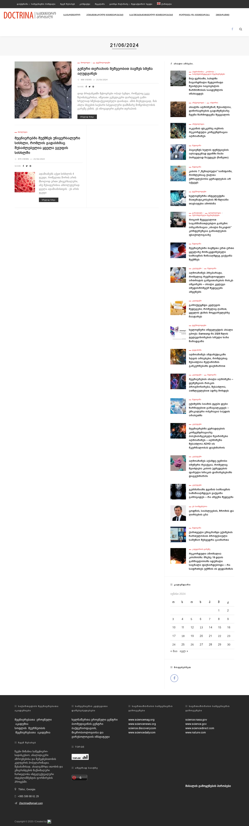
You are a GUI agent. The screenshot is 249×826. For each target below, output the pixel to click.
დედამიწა (197, 350)
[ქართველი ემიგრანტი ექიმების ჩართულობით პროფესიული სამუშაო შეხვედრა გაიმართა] (178, 534)
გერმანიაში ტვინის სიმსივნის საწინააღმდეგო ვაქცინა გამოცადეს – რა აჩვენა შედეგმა (211, 493)
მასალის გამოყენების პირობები (208, 785)
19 (192, 636)
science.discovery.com (142, 728)
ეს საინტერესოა (199, 506)
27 (201, 644)
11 (182, 627)
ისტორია (214, 103)
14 (210, 627)
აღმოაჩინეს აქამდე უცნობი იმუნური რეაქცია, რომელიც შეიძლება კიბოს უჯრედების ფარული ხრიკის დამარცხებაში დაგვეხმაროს (210, 468)
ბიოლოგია (85, 62)
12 (192, 627)
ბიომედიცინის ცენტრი (87, 723)
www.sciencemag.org (141, 719)
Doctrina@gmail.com (31, 803)
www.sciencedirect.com (199, 728)
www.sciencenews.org (142, 723)
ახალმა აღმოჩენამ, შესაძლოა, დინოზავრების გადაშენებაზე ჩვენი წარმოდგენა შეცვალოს (210, 111)
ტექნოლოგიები (103, 62)
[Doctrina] (30, 15)
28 (210, 644)
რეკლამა (100, 4)
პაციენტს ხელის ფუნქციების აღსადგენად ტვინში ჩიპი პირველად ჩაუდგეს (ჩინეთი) (209, 153)
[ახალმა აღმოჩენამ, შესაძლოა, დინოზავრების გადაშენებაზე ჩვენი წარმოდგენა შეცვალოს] (178, 108)
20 (201, 636)
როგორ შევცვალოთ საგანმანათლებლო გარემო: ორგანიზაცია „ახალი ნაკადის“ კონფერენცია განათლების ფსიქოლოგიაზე (210, 227)
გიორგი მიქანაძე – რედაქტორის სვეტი (131, 4)
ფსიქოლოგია (214, 213)
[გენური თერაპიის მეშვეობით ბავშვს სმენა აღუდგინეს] (43, 89)
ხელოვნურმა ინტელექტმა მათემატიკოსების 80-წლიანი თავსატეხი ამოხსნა (209, 199)
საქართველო (71, 15)
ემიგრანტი (222, 15)
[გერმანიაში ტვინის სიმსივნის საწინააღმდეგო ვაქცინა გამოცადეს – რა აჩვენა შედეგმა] (178, 491)
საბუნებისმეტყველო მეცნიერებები (151, 15)
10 (173, 627)
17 (173, 636)
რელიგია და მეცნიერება (194, 15)
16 (228, 627)
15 (219, 627)
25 (183, 644)
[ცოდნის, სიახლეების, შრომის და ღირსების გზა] (178, 512)
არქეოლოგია (198, 103)
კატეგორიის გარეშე (201, 549)
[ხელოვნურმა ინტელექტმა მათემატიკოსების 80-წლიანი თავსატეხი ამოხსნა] (178, 197)
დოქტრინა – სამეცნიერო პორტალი (36, 4)
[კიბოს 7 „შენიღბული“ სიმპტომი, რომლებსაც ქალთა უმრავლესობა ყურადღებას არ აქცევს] (178, 173)
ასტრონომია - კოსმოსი (203, 72)
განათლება (197, 213)
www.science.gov (196, 723)
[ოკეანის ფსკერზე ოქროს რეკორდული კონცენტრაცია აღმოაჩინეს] (178, 130)
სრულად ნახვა (87, 117)
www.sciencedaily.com (141, 732)
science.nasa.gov (196, 719)
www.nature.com (195, 732)
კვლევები (197, 268)
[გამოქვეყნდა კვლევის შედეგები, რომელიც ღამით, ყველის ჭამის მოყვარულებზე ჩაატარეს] (178, 307)
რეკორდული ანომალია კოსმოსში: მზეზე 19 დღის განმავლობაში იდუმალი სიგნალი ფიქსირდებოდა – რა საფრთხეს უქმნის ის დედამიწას (211, 561)
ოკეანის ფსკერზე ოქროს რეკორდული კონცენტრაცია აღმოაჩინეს (208, 132)
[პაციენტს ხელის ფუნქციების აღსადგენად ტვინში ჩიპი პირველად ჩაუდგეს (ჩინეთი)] (178, 151)
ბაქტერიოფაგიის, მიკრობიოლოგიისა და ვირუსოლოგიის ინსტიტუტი (91, 732)
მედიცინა (196, 145)
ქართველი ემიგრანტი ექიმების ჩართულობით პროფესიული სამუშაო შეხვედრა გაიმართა (211, 536)
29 (219, 644)
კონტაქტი (85, 4)
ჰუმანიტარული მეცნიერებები (104, 15)
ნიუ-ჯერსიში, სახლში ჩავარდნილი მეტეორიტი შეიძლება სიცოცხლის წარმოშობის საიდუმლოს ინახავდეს (206, 86)
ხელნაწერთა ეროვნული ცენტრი (95, 719)
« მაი (173, 651)
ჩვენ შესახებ (67, 4)
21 (210, 636)
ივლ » (184, 651)
